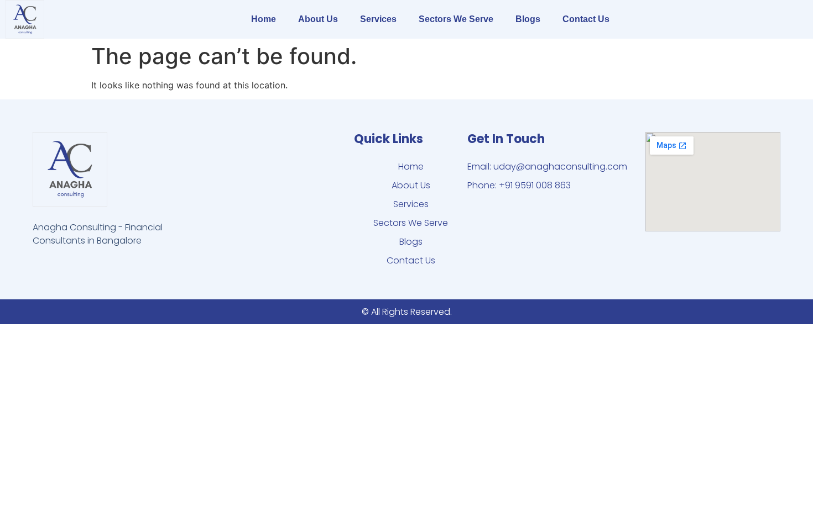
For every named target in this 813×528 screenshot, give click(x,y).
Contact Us (585, 19)
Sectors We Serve (456, 19)
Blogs (527, 19)
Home (263, 19)
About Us (318, 19)
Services (378, 19)
